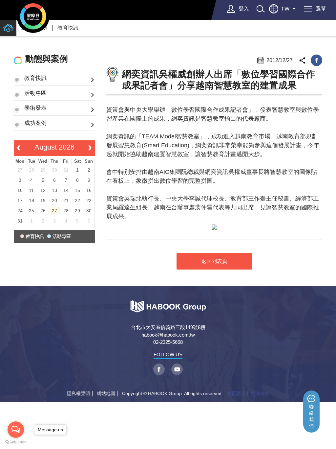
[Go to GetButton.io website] (15, 442)
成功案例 (35, 123)
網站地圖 (106, 393)
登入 (244, 8)
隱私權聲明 (78, 393)
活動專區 (35, 93)
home (8, 28)
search (260, 9)
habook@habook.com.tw (168, 335)
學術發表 (35, 108)
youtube (177, 369)
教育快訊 (67, 28)
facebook (316, 60)
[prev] (18, 148)
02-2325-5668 (168, 342)
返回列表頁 (214, 261)
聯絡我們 (311, 416)
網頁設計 (236, 393)
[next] (90, 148)
